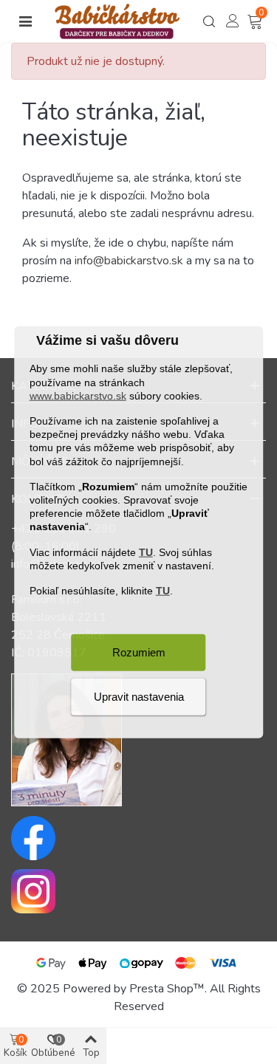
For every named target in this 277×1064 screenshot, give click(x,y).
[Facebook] (138, 838)
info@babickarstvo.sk (129, 261)
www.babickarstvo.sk (78, 395)
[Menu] (25, 21)
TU (146, 551)
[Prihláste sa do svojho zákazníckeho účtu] (232, 21)
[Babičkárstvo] (117, 21)
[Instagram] (138, 891)
